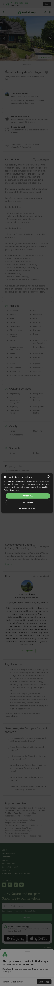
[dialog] (27, 493)
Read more (14, 490)
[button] (27, 508)
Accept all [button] (28, 496)
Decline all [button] (28, 502)
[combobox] (48, 476)
